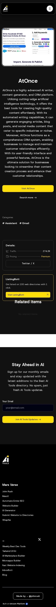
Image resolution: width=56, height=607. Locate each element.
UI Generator (8, 510)
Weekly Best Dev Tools (14, 546)
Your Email (7, 401)
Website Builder (10, 505)
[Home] (6, 8)
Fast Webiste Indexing (13, 565)
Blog (4, 574)
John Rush (7, 491)
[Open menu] (50, 8)
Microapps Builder (11, 560)
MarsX (5, 496)
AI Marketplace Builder (13, 555)
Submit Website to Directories (17, 515)
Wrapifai (6, 519)
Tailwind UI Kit (9, 551)
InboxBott (7, 570)
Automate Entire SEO (13, 500)
